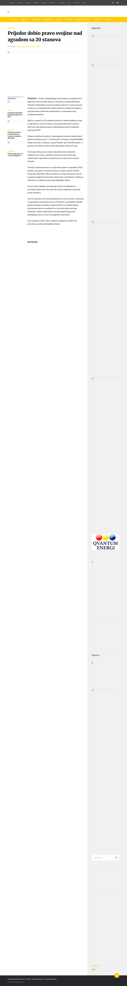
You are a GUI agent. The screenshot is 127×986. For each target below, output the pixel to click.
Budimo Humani (83, 19)
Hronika (28, 3)
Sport (84, 3)
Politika (36, 3)
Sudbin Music (20, 46)
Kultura (43, 3)
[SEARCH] (116, 858)
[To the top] (116, 975)
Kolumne (52, 3)
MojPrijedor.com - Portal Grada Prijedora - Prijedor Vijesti (34, 979)
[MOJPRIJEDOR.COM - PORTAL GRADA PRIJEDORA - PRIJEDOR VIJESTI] (8, 11)
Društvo (20, 3)
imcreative (20, 982)
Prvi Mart (77, 3)
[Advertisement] (106, 633)
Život (69, 3)
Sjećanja (61, 3)
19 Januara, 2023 (34, 46)
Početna (12, 3)
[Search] (117, 3)
